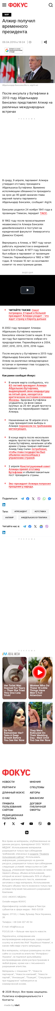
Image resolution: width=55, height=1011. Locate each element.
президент (21, 511)
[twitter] (13, 823)
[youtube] (31, 823)
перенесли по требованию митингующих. (30, 427)
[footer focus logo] (16, 772)
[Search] (50, 5)
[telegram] (22, 823)
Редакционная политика (12, 817)
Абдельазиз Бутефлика (34, 517)
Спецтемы (37, 787)
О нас (6, 798)
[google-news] (49, 823)
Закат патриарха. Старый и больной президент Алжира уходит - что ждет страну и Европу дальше (29, 314)
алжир (10, 517)
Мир (7, 15)
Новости (8, 781)
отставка (41, 511)
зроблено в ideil (12, 1005)
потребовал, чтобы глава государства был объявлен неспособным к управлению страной (28, 453)
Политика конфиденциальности (21, 996)
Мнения (35, 781)
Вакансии (37, 798)
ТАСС (43, 213)
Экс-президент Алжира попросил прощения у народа (30, 485)
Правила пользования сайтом (11, 806)
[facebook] (4, 823)
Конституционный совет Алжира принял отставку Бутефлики (29, 469)
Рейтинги (9, 787)
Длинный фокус (13, 792)
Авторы (35, 792)
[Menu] (4, 4)
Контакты (8, 999)
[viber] (40, 823)
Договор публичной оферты (38, 806)
